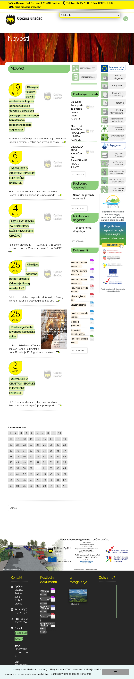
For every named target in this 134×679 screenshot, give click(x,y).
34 (44, 450)
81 (58, 480)
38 (11, 456)
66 (17, 474)
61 (44, 468)
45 (58, 456)
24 (37, 445)
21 (17, 445)
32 (31, 450)
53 (51, 462)
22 (24, 445)
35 (51, 450)
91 (64, 486)
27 (58, 445)
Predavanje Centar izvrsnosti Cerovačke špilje (22, 331)
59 (31, 468)
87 (37, 486)
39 (17, 456)
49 (24, 462)
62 (51, 468)
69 (37, 474)
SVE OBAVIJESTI (79, 209)
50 (31, 462)
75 (17, 480)
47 (11, 462)
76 (24, 480)
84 (17, 486)
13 (24, 439)
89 (51, 486)
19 (64, 439)
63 (58, 468)
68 (31, 474)
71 (51, 474)
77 (31, 480)
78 (37, 480)
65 (11, 474)
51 (37, 462)
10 (59, 433)
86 (31, 486)
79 (44, 480)
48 (17, 462)
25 (44, 445)
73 (64, 474)
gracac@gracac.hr (31, 7)
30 (17, 450)
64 (64, 468)
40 (24, 456)
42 (37, 456)
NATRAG (13, 508)
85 (24, 486)
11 (11, 439)
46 (64, 456)
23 (31, 445)
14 (31, 439)
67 (24, 474)
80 (51, 480)
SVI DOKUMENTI (79, 351)
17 (51, 439)
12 (17, 439)
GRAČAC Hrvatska (84, 83)
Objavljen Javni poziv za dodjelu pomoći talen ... (77, 109)
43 (44, 456)
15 (37, 439)
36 (58, 450)
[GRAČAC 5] (78, 595)
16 (44, 439)
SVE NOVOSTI (78, 174)
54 (58, 462)
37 (64, 450)
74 (11, 480)
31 (24, 450)
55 (64, 462)
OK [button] (115, 671)
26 (51, 445)
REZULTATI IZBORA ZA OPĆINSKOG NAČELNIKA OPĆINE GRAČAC (22, 228)
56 (11, 468)
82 (64, 480)
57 (17, 468)
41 (31, 456)
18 (58, 439)
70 (44, 474)
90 (58, 486)
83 (11, 486)
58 (24, 468)
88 (44, 486)
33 (37, 450)
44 (51, 456)
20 (11, 445)
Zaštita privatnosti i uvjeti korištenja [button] (71, 673)
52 (44, 462)
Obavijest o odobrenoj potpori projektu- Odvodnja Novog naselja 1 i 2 (24, 276)
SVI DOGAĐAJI (78, 241)
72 (58, 474)
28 (64, 445)
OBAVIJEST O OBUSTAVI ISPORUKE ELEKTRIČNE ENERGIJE (22, 175)
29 (11, 450)
